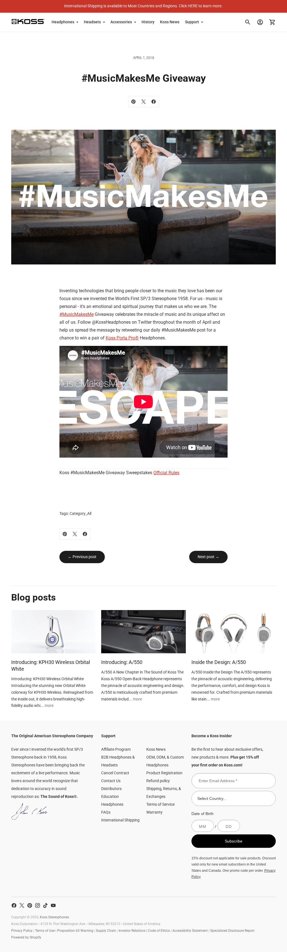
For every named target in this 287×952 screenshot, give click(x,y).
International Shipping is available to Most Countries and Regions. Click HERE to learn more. (143, 6)
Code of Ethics (159, 931)
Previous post (84, 556)
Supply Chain (106, 931)
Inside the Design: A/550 (218, 662)
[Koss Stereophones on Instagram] (37, 905)
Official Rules (166, 472)
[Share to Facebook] (154, 101)
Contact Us (111, 781)
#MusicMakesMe (76, 314)
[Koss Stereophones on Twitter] (22, 905)
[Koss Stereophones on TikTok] (45, 905)
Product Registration (164, 773)
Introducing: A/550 (121, 662)
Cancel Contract (115, 773)
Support (192, 22)
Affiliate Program (116, 749)
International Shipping (120, 820)
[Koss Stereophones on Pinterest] (30, 905)
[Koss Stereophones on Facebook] (14, 905)
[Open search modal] (248, 22)
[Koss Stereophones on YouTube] (53, 905)
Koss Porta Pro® (122, 338)
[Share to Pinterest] (133, 101)
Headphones (63, 22)
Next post (206, 556)
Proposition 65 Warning (75, 931)
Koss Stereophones (54, 917)
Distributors (111, 788)
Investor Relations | (133, 931)
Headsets (92, 22)
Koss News (169, 22)
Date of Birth (202, 813)
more (49, 705)
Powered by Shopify (26, 937)
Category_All (80, 513)
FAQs (105, 812)
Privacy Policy (22, 931)
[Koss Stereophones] (28, 21)
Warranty (154, 812)
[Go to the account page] (260, 22)
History (148, 22)
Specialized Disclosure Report (232, 931)
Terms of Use (45, 931)
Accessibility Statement (190, 931)
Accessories (121, 22)
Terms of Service (160, 804)
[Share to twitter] (143, 101)
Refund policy (158, 781)
